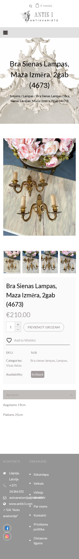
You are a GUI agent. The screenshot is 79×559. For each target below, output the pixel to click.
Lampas (28, 96)
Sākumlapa (41, 474)
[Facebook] (7, 528)
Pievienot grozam (44, 327)
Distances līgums (40, 540)
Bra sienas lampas (49, 96)
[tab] (39, 394)
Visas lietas (14, 365)
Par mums (40, 506)
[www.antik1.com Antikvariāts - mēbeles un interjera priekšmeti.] (39, 17)
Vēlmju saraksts (39, 494)
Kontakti (40, 515)
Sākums (15, 96)
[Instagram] (7, 536)
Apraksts (12, 395)
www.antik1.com (20, 503)
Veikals (39, 483)
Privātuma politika (41, 526)
